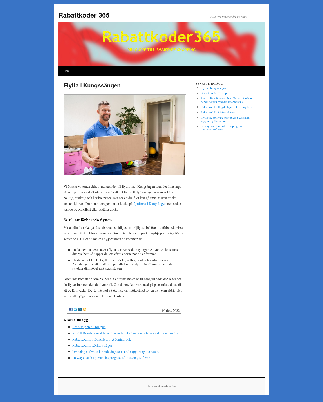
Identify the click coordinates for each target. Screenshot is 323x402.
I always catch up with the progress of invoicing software (111, 357)
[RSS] (84, 309)
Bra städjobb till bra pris (88, 326)
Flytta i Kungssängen (213, 88)
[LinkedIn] (80, 309)
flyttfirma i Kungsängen (149, 203)
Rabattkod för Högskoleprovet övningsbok (101, 339)
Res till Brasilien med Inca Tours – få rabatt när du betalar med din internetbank (127, 333)
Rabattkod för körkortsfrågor (92, 345)
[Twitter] (75, 309)
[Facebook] (71, 309)
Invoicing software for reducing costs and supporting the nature (115, 351)
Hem (67, 71)
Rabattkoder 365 (84, 15)
